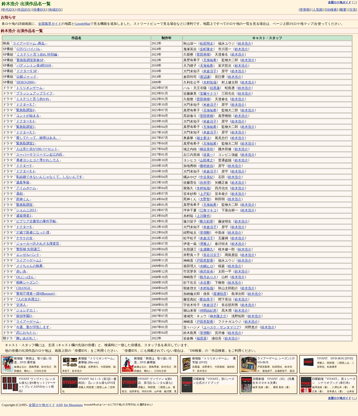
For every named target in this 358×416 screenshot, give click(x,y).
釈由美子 (206, 299)
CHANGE (23, 288)
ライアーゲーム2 (28, 260)
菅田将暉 (203, 54)
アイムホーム (26, 188)
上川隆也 (203, 216)
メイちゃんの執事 (29, 266)
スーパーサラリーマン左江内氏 (39, 154)
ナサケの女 (24, 238)
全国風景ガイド (49, 23)
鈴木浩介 (244, 43)
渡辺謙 (205, 77)
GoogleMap (82, 23)
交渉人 (21, 304)
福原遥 (202, 338)
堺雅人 (205, 244)
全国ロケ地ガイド (42, 405)
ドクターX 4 (25, 171)
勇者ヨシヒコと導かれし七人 (37, 160)
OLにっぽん (25, 277)
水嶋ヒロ (206, 266)
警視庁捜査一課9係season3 (35, 293)
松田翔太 (206, 43)
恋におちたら (26, 332)
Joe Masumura (73, 405)
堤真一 (208, 154)
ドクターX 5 (25, 132)
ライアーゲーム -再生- (29, 43)
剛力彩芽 (206, 221)
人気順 (318, 9)
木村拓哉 (209, 82)
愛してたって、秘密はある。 (37, 137)
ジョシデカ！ (26, 310)
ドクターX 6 (25, 121)
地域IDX (55, 9)
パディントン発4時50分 (34, 65)
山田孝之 (206, 160)
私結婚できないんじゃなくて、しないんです (49, 177)
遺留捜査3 (23, 215)
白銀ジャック (26, 76)
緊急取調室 (24, 204)
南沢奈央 (206, 271)
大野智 (205, 199)
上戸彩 (205, 193)
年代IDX (8, 9)
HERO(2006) (26, 82)
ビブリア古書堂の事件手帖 (36, 221)
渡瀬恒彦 (219, 294)
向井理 (205, 182)
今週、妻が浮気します (32, 327)
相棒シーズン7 (27, 282)
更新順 (305, 9)
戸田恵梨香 (205, 260)
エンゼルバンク (27, 254)
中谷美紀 (206, 177)
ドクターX (24, 227)
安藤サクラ (208, 93)
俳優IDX (39, 9)
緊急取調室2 (25, 143)
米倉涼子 (209, 71)
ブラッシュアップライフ (34, 93)
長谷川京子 (211, 255)
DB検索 (331, 9)
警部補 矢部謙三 (28, 249)
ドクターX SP (27, 71)
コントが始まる (27, 115)
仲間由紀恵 (208, 310)
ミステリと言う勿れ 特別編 (37, 54)
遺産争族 (22, 182)
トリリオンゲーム (29, 87)
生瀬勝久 (206, 249)
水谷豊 (205, 282)
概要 (343, 9)
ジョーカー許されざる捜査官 (37, 243)
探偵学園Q (24, 316)
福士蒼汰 (203, 138)
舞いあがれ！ (26, 338)
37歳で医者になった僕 (32, 232)
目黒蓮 (215, 88)
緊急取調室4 (25, 110)
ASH (59, 405)
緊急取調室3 (25, 127)
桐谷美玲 (206, 149)
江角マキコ (208, 210)
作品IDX (24, 9)
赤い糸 (21, 271)
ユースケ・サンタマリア (221, 327)
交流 (352, 9)
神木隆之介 (218, 316)
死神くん (22, 199)
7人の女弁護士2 (27, 299)
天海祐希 (209, 60)
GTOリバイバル (28, 49)
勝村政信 (206, 166)
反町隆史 (206, 49)
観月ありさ (208, 277)
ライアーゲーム (27, 321)
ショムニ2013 (26, 210)
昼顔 (19, 193)
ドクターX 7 (25, 104)
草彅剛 (205, 232)
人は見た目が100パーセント (37, 149)
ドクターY (24, 165)
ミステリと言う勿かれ (32, 99)
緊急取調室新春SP (30, 60)
